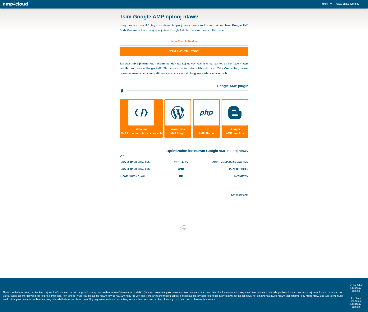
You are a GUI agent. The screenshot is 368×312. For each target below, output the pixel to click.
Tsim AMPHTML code (184, 51)
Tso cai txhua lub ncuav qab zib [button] (355, 288)
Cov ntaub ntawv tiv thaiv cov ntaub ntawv (243, 299)
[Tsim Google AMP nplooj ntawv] (15, 4)
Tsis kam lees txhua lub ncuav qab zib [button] (355, 302)
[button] (328, 4)
